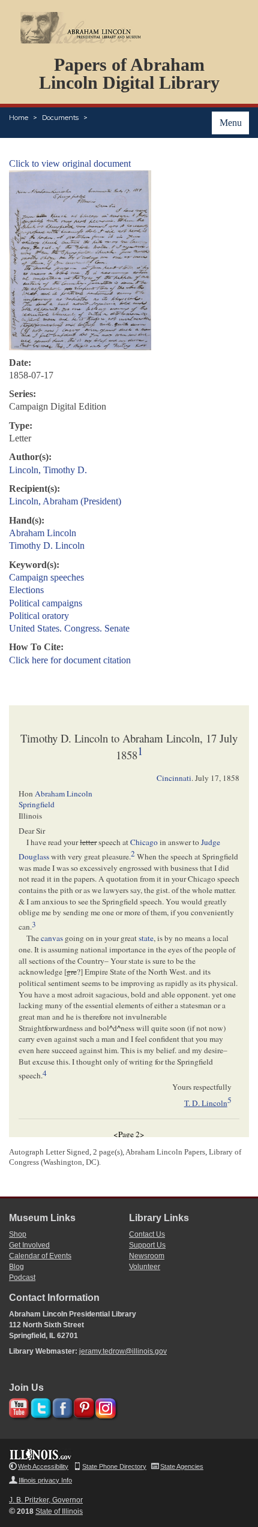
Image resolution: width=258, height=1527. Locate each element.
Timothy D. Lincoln (47, 545)
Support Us (147, 1245)
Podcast (22, 1277)
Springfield (37, 804)
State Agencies (181, 1466)
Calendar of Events (40, 1256)
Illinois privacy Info (45, 1480)
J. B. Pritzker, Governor (46, 1500)
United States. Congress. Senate (69, 628)
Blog (16, 1267)
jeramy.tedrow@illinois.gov (123, 1351)
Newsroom (146, 1256)
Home (18, 117)
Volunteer (144, 1267)
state (146, 938)
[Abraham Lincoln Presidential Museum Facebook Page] (61, 1406)
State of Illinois (59, 1511)
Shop (17, 1234)
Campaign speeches (46, 577)
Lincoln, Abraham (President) (65, 501)
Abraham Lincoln (42, 533)
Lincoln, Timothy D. (48, 470)
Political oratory (39, 616)
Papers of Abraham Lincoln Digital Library (129, 73)
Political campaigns (45, 603)
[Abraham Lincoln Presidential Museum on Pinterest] (82, 1406)
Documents (60, 117)
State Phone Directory (114, 1466)
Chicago (144, 842)
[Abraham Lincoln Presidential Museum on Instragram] (104, 1406)
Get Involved (29, 1245)
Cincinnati (174, 777)
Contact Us (147, 1234)
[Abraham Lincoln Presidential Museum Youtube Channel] (17, 1406)
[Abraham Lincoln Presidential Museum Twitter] (39, 1406)
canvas (52, 938)
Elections (26, 590)
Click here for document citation (70, 660)
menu (231, 123)
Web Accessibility (43, 1466)
